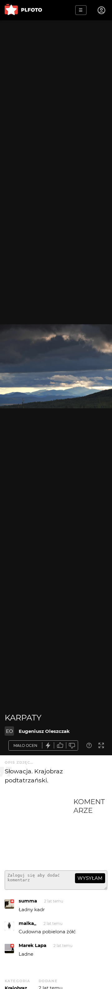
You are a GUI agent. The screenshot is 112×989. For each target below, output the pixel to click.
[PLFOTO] (23, 10)
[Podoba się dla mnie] (60, 745)
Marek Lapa (32, 945)
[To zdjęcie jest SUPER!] (48, 745)
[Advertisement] (39, 831)
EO (9, 731)
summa (28, 901)
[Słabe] (72, 745)
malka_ (27, 923)
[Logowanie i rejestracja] (102, 10)
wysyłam (89, 878)
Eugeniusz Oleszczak (44, 731)
